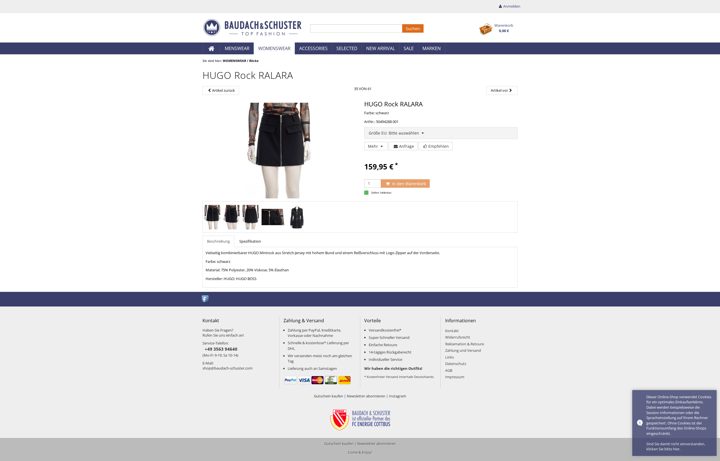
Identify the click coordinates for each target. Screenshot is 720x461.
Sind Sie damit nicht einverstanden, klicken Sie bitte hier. (675, 446)
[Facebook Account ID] (205, 298)
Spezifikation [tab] (250, 241)
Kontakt (452, 330)
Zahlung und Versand (463, 350)
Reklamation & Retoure (464, 343)
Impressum (454, 376)
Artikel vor (499, 90)
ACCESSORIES (313, 48)
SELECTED (346, 48)
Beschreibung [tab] (218, 241)
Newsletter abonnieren (366, 396)
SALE (409, 48)
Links (449, 357)
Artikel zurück (223, 90)
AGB (448, 370)
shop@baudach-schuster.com (227, 368)
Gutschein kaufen (328, 396)
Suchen (413, 28)
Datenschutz (455, 363)
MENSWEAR (237, 48)
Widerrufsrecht (457, 337)
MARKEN (431, 48)
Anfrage (406, 146)
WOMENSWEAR (274, 48)
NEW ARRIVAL (380, 48)
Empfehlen (438, 146)
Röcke (254, 61)
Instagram (397, 396)
